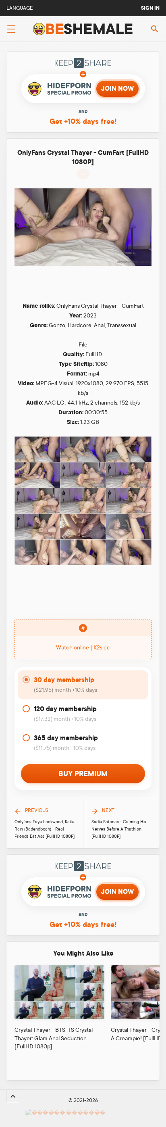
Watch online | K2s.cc (83, 647)
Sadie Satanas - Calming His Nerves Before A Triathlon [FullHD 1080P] (118, 829)
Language (19, 8)
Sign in (150, 8)
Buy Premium (83, 774)
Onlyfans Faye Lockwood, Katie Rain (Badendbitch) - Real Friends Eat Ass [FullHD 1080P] (45, 829)
